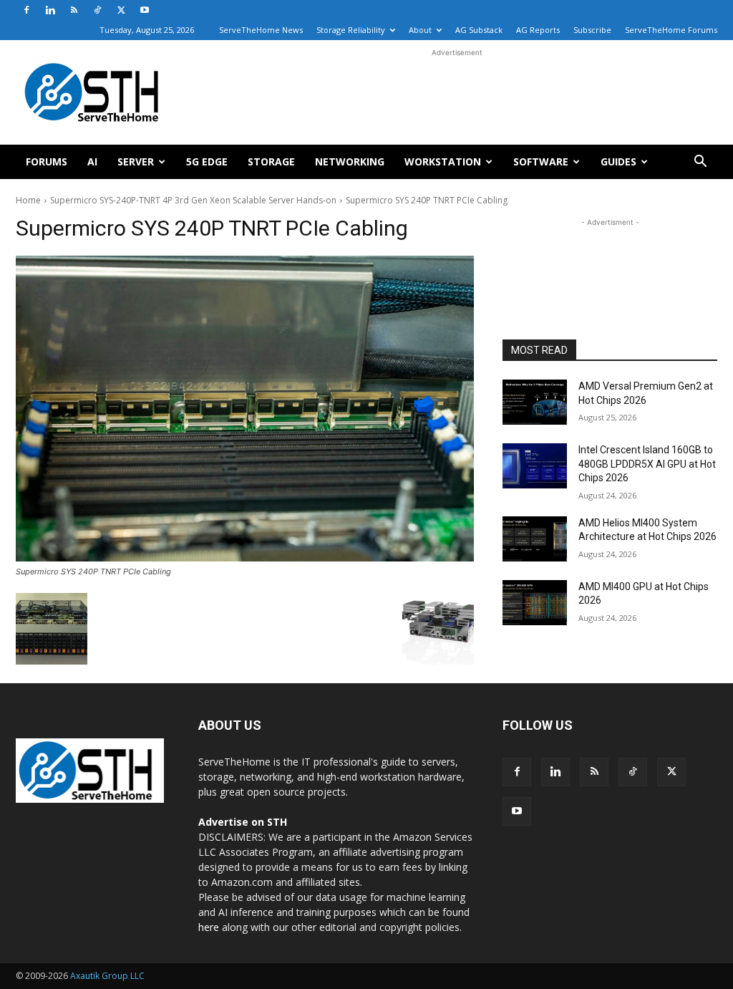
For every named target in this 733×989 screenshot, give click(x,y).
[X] (121, 10)
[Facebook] (26, 10)
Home (28, 200)
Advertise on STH (242, 822)
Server (135, 161)
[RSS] (73, 10)
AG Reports (538, 29)
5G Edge (207, 161)
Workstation (442, 161)
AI (92, 161)
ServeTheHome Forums (671, 29)
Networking (349, 161)
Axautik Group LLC (107, 976)
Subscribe (592, 29)
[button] (700, 163)
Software (540, 161)
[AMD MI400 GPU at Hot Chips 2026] (535, 602)
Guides (618, 161)
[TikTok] (97, 10)
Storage (271, 161)
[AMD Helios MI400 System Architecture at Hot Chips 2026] (535, 538)
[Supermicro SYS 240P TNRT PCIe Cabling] (245, 408)
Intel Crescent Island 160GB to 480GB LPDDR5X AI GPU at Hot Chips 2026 (647, 463)
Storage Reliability (350, 29)
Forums (46, 161)
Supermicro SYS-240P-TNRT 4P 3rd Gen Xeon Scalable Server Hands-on (193, 200)
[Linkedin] (50, 10)
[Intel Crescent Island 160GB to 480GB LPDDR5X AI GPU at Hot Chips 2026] (535, 465)
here (208, 927)
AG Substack (479, 29)
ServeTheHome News (261, 29)
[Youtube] (144, 10)
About (420, 29)
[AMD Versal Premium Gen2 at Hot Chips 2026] (535, 402)
